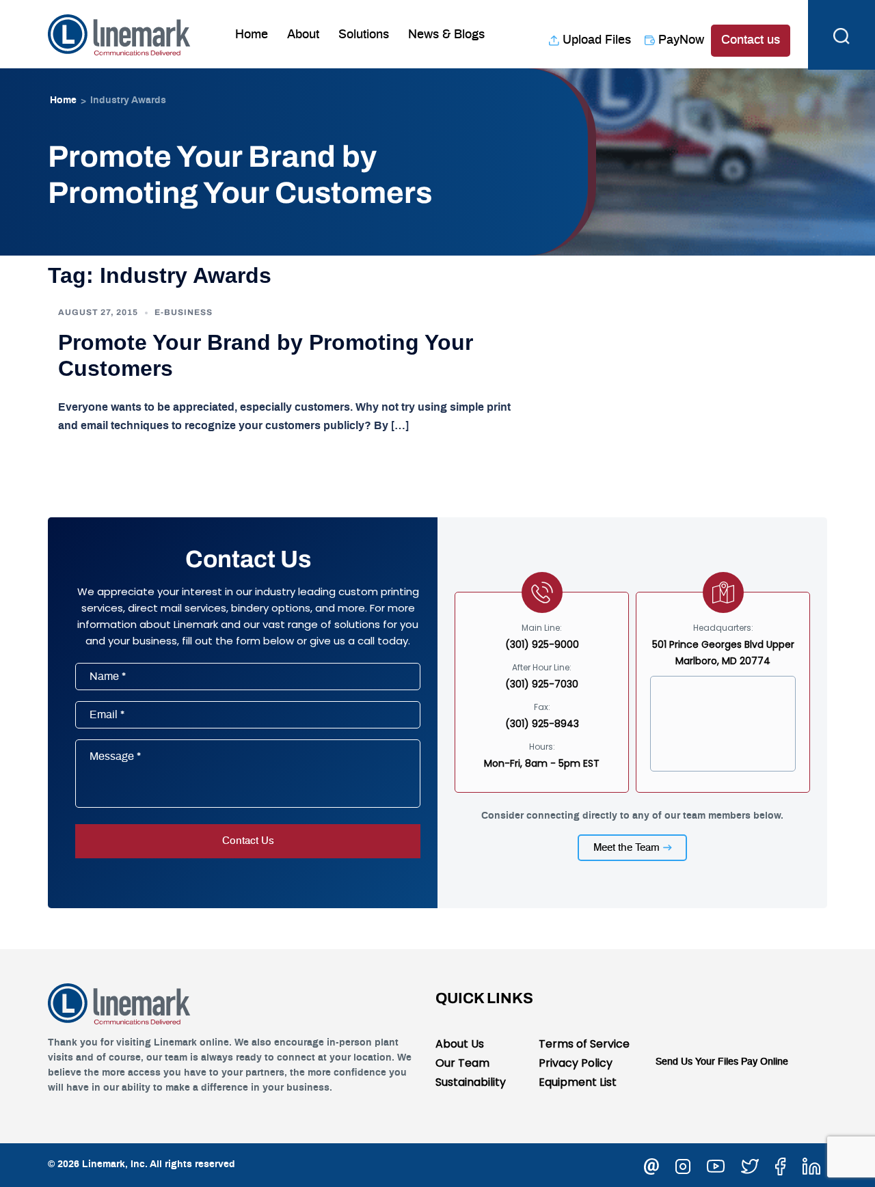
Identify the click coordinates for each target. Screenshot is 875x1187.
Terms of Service (584, 1044)
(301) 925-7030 (541, 684)
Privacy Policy (575, 1063)
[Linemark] (119, 33)
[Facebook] (780, 1164)
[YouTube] (716, 1164)
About (303, 35)
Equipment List (578, 1082)
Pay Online (764, 1062)
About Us (459, 1044)
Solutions (363, 35)
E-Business (183, 312)
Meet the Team (626, 848)
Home (251, 35)
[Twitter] (750, 1164)
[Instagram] (682, 1164)
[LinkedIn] (811, 1164)
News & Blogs (446, 35)
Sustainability (470, 1082)
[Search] (841, 34)
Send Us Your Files (697, 1062)
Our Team (462, 1063)
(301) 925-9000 (542, 644)
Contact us (750, 40)
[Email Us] (651, 1164)
